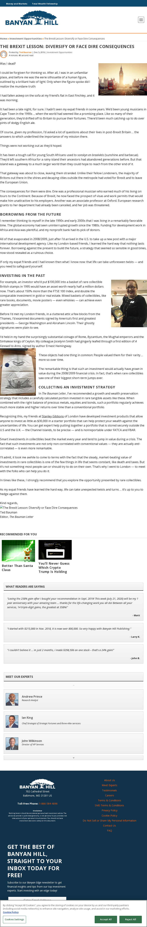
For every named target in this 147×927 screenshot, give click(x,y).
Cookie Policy (109, 815)
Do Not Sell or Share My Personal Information (109, 820)
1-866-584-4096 (48, 803)
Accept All (106, 919)
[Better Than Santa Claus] (18, 551)
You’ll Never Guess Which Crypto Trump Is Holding (54, 567)
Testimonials (109, 790)
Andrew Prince (32, 697)
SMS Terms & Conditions (109, 805)
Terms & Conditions (109, 800)
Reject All (130, 919)
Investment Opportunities (26, 38)
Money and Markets (16, 3)
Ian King (27, 718)
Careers (109, 795)
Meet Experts (109, 785)
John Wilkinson (32, 741)
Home (3, 38)
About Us (109, 780)
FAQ (109, 830)
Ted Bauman (25, 52)
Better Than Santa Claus (17, 568)
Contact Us (109, 825)
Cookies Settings (14, 919)
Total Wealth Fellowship (45, 3)
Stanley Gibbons (53, 416)
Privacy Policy (109, 810)
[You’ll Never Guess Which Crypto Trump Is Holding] (55, 550)
